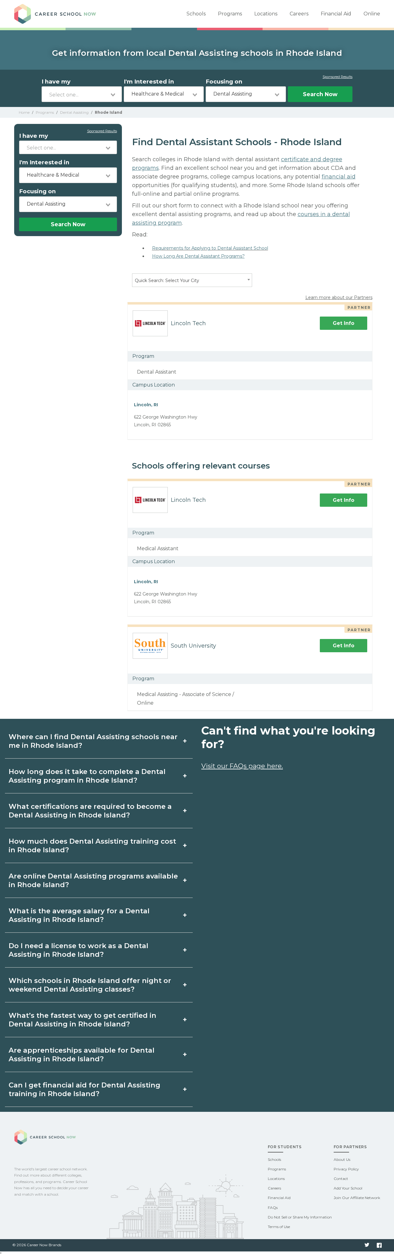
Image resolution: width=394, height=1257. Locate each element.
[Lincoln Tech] (148, 323)
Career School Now (57, 14)
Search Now (320, 94)
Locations (265, 14)
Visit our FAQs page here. (242, 766)
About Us (342, 1159)
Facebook (379, 1245)
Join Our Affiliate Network (357, 1197)
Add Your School (348, 1188)
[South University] (148, 646)
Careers (299, 14)
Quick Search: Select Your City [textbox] (167, 280)
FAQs (273, 1207)
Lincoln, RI (146, 404)
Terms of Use (279, 1226)
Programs (230, 14)
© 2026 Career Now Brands (36, 1245)
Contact (341, 1178)
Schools (196, 14)
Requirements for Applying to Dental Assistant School (210, 248)
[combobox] (82, 94)
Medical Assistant (158, 548)
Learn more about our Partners (338, 297)
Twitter (366, 1245)
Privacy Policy (346, 1169)
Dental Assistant (156, 372)
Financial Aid (336, 14)
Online (372, 14)
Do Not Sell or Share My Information (300, 1217)
